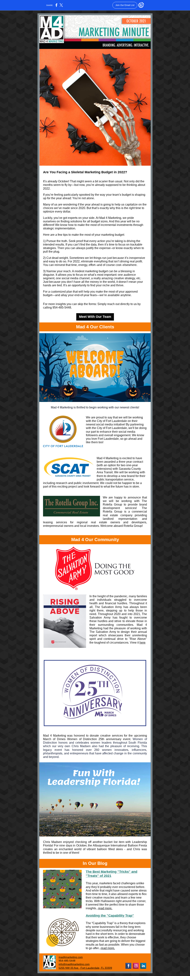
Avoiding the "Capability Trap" (110, 915)
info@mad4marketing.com (74, 964)
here (142, 642)
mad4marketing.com (71, 957)
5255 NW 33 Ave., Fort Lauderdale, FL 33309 (85, 967)
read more (105, 908)
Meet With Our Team (95, 317)
